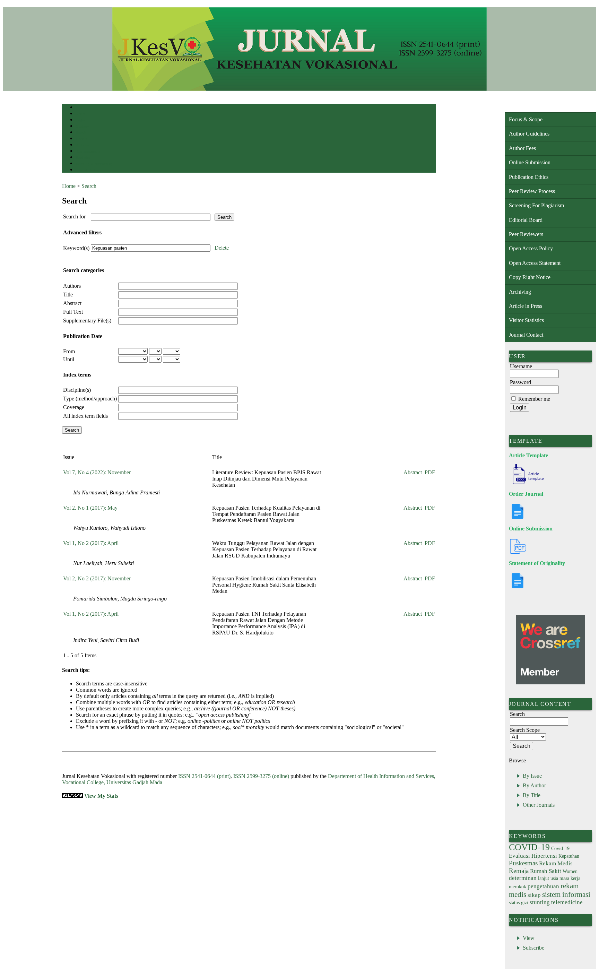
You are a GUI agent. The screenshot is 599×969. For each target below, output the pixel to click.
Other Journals (539, 805)
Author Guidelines (529, 134)
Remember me (534, 399)
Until (68, 359)
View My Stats (101, 796)
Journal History (88, 170)
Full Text (73, 312)
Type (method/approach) (90, 398)
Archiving (520, 292)
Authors (72, 286)
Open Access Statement (535, 263)
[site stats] (72, 796)
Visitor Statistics (526, 320)
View (529, 938)
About (81, 114)
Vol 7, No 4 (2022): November (97, 472)
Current (82, 139)
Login (80, 120)
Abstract (72, 303)
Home (80, 108)
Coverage (73, 407)
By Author (534, 785)
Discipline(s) (77, 390)
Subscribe (533, 948)
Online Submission (529, 162)
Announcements (88, 151)
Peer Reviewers (526, 234)
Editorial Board (525, 220)
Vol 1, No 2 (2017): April (91, 543)
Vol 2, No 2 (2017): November (97, 578)
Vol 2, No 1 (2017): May (90, 508)
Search (81, 133)
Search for (74, 216)
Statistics (83, 157)
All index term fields (85, 416)
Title (68, 294)
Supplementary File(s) (87, 320)
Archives (82, 145)
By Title (531, 795)
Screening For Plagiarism (536, 205)
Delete (222, 248)
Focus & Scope (525, 119)
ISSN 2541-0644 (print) (204, 776)
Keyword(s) (76, 248)
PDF (430, 472)
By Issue (532, 776)
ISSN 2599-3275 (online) (261, 776)
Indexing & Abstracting (94, 164)
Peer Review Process (532, 191)
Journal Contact (526, 335)
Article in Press (525, 306)
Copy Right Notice (529, 277)
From (69, 351)
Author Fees (522, 148)
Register (82, 126)
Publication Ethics (528, 177)
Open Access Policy (531, 248)
